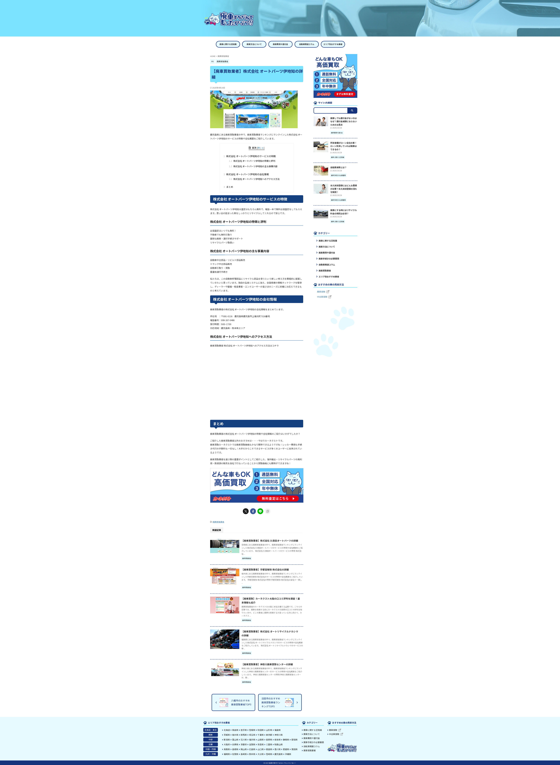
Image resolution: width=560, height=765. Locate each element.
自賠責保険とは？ (338, 167)
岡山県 (244, 749)
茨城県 (227, 734)
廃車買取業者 (218, 521)
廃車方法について (254, 44)
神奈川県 (278, 734)
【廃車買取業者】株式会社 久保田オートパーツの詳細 (270, 540)
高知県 (294, 749)
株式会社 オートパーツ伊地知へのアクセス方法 (254, 178)
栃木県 (235, 734)
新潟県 (227, 739)
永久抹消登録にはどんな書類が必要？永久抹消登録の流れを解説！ (343, 188)
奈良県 (261, 744)
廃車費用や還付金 (280, 44)
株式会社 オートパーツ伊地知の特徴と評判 (252, 160)
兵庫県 (235, 744)
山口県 (261, 749)
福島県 (277, 729)
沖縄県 (288, 754)
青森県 (235, 729)
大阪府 (227, 744)
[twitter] (246, 511)
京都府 (244, 744)
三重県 (269, 744)
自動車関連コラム (306, 44)
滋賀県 (252, 744)
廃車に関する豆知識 (228, 44)
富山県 (235, 739)
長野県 (269, 739)
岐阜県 (277, 739)
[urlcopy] (268, 511)
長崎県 (244, 754)
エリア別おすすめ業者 (332, 44)
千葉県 (261, 734)
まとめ (229, 187)
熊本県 (252, 754)
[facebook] (253, 511)
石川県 (244, 739)
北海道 (227, 729)
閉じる (261, 147)
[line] (260, 511)
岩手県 (244, 729)
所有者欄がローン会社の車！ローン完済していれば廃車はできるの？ (343, 146)
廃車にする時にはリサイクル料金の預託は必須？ (343, 212)
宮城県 (252, 729)
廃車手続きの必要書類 (329, 258)
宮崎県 (269, 754)
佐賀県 (235, 754)
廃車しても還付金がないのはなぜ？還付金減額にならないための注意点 (343, 121)
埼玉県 (252, 734)
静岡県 (286, 739)
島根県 (235, 749)
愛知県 (294, 739)
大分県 (261, 754)
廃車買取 (321, 291)
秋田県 (261, 729)
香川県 (277, 749)
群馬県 (244, 734)
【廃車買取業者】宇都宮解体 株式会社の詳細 (265, 569)
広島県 (252, 749)
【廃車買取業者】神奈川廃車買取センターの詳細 (267, 664)
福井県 (252, 739)
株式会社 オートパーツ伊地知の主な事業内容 (253, 166)
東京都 (269, 734)
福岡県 (227, 754)
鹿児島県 (278, 754)
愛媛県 (286, 749)
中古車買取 (322, 296)
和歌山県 (278, 744)
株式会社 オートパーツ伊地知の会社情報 (247, 174)
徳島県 (269, 749)
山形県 (269, 729)
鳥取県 (227, 749)
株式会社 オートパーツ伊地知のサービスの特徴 (250, 156)
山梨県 (261, 739)
